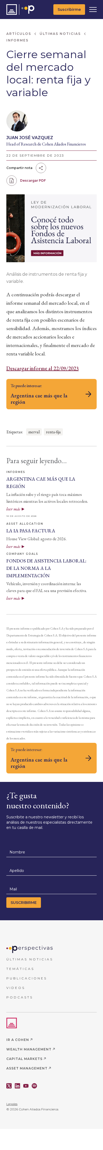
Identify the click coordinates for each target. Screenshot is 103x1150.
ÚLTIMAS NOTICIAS (29, 959)
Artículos (18, 34)
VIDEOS (15, 988)
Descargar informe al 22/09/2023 (42, 368)
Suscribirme (69, 9)
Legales (11, 1104)
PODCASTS (19, 997)
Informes (17, 40)
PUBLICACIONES (26, 978)
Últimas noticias (60, 34)
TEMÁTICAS (20, 969)
